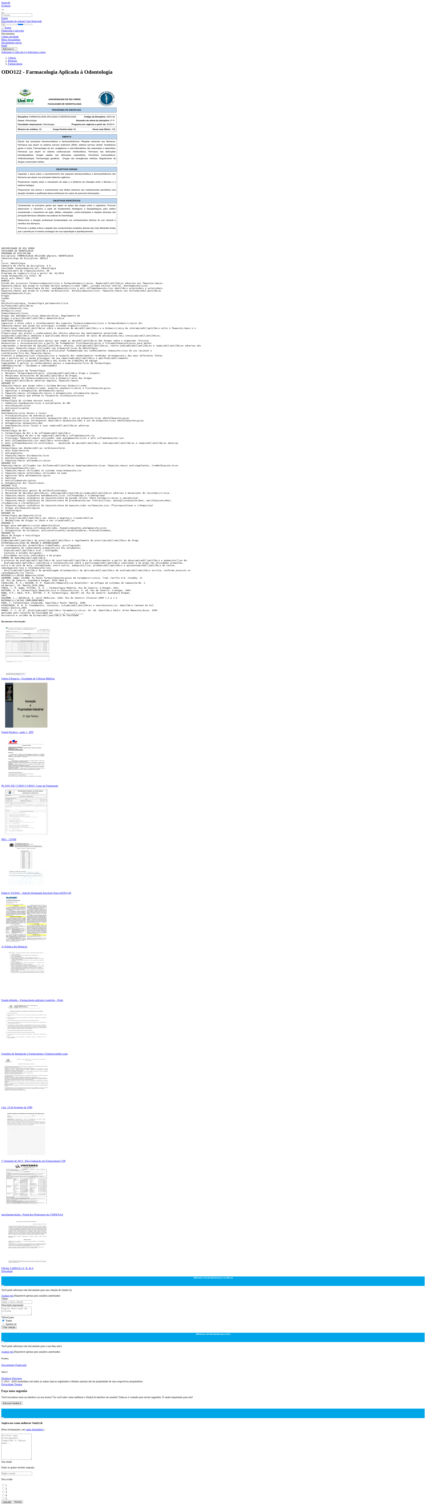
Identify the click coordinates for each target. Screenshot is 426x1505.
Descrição (12, 1305)
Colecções (18, 30)
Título (4, 1298)
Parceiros (17, 1378)
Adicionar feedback (12, 1403)
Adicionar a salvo (36, 52)
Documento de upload (13, 21)
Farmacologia (15, 63)
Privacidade (7, 1384)
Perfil (4, 45)
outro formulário (35, 1429)
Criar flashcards (33, 21)
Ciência (12, 57)
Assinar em (7, 1295)
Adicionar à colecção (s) (14, 52)
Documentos (8, 1365)
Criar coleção (9, 1327)
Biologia (12, 60)
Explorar (5, 5)
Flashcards (7, 30)
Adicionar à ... (9, 49)
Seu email (6, 1461)
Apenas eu (10, 1324)
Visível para (7, 1317)
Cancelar (7, 1502)
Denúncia (6, 1378)
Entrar (4, 18)
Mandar (18, 1502)
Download (6, 1271)
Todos (8, 1320)
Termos (18, 1384)
